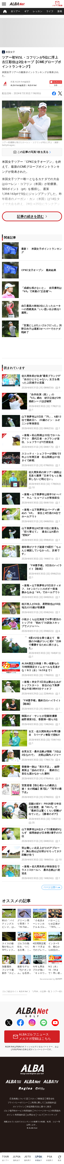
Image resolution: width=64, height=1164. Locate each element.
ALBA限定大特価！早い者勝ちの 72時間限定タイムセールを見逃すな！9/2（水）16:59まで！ (41, 667)
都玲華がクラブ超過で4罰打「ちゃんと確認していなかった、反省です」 (41, 550)
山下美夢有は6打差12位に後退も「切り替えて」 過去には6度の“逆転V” (40, 532)
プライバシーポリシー (18, 1102)
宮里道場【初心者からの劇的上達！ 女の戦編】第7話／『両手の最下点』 (42, 789)
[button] (32, 382)
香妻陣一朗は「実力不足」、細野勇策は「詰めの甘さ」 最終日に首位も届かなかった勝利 (41, 770)
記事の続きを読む (30, 216)
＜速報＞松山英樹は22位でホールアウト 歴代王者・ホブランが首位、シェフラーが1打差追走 (41, 439)
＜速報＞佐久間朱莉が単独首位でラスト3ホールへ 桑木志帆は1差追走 (41, 870)
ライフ (49, 11)
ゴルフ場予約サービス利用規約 (18, 1111)
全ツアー (15, 11)
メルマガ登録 (57, 5)
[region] (32, 11)
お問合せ (31, 1115)
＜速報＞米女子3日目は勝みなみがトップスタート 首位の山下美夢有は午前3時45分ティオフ (41, 685)
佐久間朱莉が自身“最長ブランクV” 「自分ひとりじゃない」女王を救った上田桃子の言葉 (42, 379)
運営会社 (50, 1099)
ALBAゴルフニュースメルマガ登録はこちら (35, 1036)
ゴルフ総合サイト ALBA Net (15, 991)
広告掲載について (18, 1099)
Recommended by (47, 979)
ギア (26, 11)
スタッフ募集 (36, 1099)
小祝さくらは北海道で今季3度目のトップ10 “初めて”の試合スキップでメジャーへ (41, 623)
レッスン (37, 11)
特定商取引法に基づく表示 (39, 1107)
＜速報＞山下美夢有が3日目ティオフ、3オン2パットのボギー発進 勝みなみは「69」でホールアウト (41, 589)
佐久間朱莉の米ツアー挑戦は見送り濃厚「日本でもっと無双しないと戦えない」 (45, 475)
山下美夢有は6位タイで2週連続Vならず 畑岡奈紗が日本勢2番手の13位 (42, 833)
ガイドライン (19, 1107)
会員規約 (50, 1102)
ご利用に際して (37, 1102)
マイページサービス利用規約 (47, 1111)
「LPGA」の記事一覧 (40, 991)
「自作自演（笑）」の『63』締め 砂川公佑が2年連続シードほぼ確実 (45, 398)
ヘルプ (40, 1115)
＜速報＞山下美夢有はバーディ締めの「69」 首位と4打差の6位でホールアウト (41, 513)
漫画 (59, 11)
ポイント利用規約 (15, 1115)
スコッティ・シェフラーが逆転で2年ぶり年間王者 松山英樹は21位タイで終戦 (41, 457)
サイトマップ (51, 1115)
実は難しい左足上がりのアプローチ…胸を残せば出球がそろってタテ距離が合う (42, 851)
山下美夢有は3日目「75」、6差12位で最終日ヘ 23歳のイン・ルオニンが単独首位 (41, 420)
